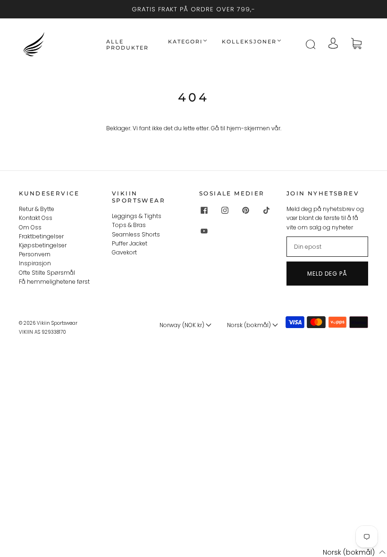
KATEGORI (185, 42)
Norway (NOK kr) (183, 325)
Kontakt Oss (35, 218)
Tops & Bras (129, 225)
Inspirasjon (35, 263)
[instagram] (224, 210)
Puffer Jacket (129, 243)
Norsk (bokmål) (249, 325)
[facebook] (204, 210)
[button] (348, 552)
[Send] (316, 44)
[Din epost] (327, 246)
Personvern (34, 254)
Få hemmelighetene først (54, 282)
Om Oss (30, 227)
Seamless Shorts (136, 234)
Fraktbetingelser (41, 236)
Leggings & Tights (136, 216)
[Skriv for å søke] (309, 44)
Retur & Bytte (36, 209)
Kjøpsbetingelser (43, 245)
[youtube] (204, 230)
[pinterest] (245, 210)
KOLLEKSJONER (249, 42)
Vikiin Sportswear (57, 323)
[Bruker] (333, 44)
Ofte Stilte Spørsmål (47, 273)
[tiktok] (266, 210)
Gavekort (124, 252)
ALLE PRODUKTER (127, 45)
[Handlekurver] (356, 44)
